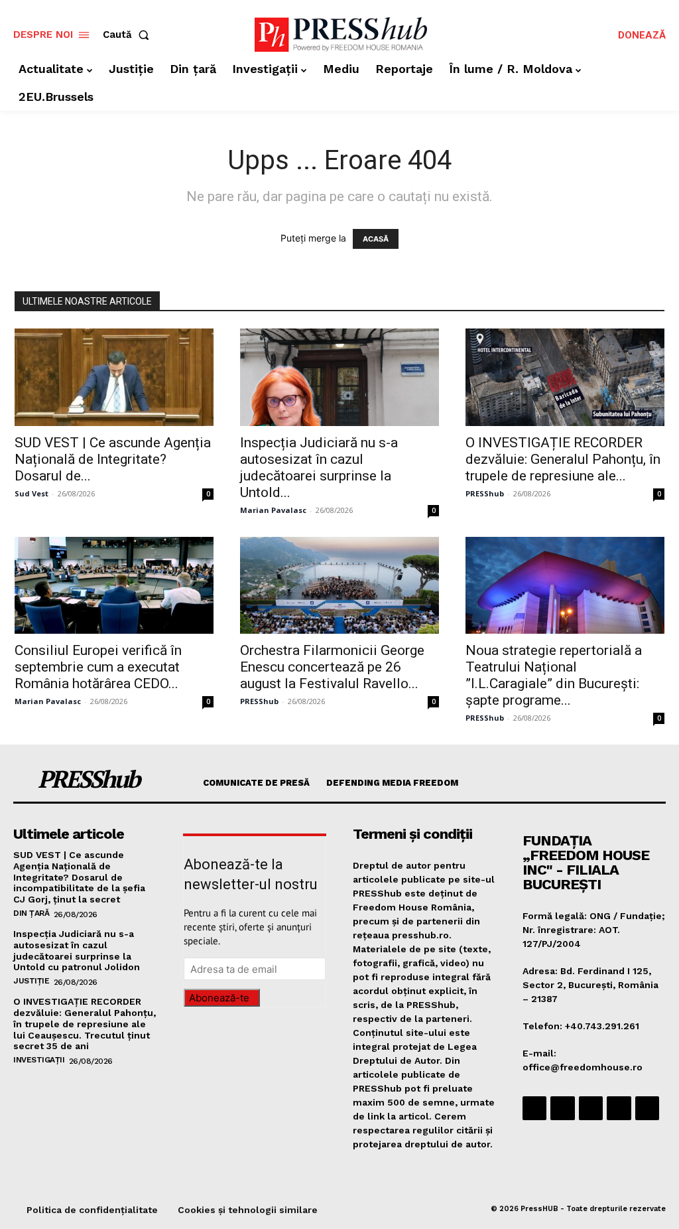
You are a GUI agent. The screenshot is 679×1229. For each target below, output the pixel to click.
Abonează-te (219, 997)
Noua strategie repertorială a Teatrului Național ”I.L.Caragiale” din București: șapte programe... (553, 675)
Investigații (38, 1059)
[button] (128, 35)
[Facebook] (534, 1108)
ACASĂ (376, 239)
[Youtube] (647, 1108)
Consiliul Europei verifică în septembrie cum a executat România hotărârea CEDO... (98, 666)
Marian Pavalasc (273, 510)
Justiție (31, 980)
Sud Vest (31, 493)
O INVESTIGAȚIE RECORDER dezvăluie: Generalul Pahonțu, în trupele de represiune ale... (562, 459)
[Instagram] (562, 1108)
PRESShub (484, 493)
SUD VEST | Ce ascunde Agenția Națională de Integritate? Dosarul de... (113, 459)
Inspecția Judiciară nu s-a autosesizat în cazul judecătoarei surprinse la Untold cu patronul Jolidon (76, 950)
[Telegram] (591, 1108)
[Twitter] (619, 1108)
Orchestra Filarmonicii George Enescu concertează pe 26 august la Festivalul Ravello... (332, 666)
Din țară (31, 913)
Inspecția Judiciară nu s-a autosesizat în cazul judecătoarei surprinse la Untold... (319, 467)
